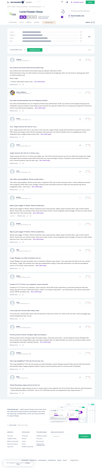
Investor (24, 444)
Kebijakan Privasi (33, 460)
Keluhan (36, 22)
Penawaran (59, 460)
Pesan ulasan (39, 438)
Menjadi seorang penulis (12, 441)
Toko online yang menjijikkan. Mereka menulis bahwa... (27, 179)
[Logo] (12, 14)
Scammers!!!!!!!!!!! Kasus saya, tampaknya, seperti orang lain (29, 284)
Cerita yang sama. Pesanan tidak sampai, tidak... (25, 310)
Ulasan (21, 22)
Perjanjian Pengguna (52, 460)
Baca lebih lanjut (39, 81)
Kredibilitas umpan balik (27, 446)
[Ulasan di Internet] (17, 2)
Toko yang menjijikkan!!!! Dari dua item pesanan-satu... (27, 361)
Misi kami (24, 438)
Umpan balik (10, 446)
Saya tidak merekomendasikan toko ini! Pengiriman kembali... (29, 100)
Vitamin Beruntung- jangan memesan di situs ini (25, 385)
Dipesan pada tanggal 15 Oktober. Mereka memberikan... (27, 205)
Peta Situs (65, 460)
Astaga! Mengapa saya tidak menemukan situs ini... (26, 258)
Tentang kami (12, 22)
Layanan (24, 441)
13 (48, 16)
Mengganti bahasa (74, 460)
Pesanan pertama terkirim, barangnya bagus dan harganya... (28, 334)
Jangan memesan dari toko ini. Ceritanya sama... (25, 153)
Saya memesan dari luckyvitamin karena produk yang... (27, 67)
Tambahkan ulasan (78, 2)
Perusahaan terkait (49, 22)
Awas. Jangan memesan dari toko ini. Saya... (23, 126)
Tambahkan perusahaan (41, 435)
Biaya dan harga (40, 441)
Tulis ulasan (10, 435)
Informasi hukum (25, 460)
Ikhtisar (28, 22)
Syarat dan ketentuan (42, 460)
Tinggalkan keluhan (11, 438)
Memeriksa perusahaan (12, 444)
